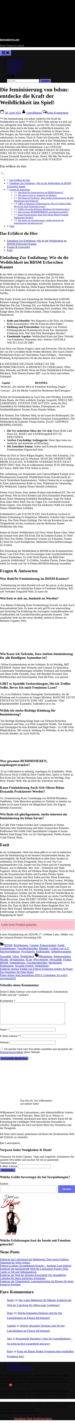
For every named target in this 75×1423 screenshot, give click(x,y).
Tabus (15, 956)
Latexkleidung (15, 60)
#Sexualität (56, 959)
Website (4, 1042)
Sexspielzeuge (15, 66)
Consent (34, 945)
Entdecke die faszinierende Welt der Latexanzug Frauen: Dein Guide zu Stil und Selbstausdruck (34, 1270)
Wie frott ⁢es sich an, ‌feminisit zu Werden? (37, 195)
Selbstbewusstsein (61, 951)
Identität (43, 948)
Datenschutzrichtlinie (11, 1052)
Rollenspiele (43, 951)
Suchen (4, 1183)
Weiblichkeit (27, 956)
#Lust (29, 959)
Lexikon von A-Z (16, 63)
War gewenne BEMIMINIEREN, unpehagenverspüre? (43, 212)
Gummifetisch (14, 69)
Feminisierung (8, 948)
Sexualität (5, 956)
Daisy (10, 1313)
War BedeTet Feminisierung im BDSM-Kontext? (40, 192)
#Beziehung (45, 956)
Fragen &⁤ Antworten (19, 189)
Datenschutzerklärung (19, 1366)
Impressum (13, 1363)
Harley (10, 1300)
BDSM (8, 945)
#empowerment (62, 956)
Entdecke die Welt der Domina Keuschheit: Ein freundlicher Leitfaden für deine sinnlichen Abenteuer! (33, 1277)
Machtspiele (55, 962)
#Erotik (4, 959)
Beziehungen (21, 945)
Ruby (10, 1351)
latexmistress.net (9, 39)
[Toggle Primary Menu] (5, 53)
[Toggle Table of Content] (2, 174)
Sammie (11, 1325)
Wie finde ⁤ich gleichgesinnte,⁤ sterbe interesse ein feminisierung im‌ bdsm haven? (39, 221)
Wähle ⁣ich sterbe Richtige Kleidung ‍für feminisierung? (44, 209)
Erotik (61, 945)
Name (4, 1029)
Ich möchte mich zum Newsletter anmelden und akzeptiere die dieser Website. (36, 1051)
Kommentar (7, 1000)
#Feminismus (17, 959)
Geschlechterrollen (27, 948)
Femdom (12, 72)
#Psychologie (40, 959)
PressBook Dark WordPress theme (33, 1418)
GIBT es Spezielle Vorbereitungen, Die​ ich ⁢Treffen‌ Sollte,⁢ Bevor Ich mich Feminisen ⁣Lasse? (43, 205)
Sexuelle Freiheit (24, 965)
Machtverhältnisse (10, 951)
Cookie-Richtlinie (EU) (20, 1369)
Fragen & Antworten (18, 247)
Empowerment (48, 945)
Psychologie (28, 951)
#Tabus (67, 959)
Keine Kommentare (57, 112)
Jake (9, 1338)
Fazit (11, 226)
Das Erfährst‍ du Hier (19, 180)
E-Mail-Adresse (10, 1035)
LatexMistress (35, 112)
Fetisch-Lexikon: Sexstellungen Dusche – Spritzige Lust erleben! (36, 1265)
